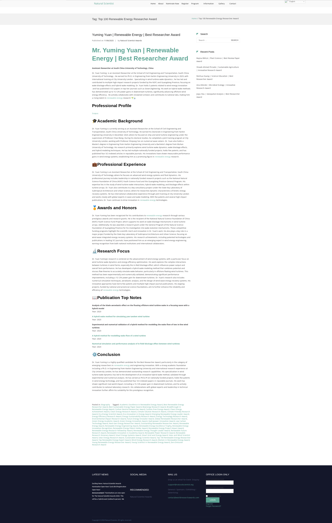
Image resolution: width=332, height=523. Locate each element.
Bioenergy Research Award (154, 407)
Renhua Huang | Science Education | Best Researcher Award (214, 77)
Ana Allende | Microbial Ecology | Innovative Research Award (215, 86)
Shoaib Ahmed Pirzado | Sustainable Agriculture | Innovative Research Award (217, 68)
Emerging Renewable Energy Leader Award (170, 414)
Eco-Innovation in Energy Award (137, 414)
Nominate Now (172, 3)
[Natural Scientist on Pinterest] (143, 479)
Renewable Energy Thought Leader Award (151, 430)
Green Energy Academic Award (105, 421)
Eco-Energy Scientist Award (110, 414)
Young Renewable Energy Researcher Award (111, 442)
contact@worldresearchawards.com (183, 497)
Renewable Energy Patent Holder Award (130, 428)
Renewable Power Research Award (160, 433)
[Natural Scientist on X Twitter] (135, 479)
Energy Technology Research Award (171, 416)
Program (195, 3)
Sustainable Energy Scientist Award (140, 437)
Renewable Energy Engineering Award (121, 426)
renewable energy (115, 98)
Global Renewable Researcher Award (171, 418)
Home (153, 3)
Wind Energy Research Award (144, 440)
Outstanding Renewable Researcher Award (159, 423)
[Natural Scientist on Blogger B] (139, 479)
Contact (232, 3)
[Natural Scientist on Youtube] (133, 479)
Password (214, 487)
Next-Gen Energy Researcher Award (124, 423)
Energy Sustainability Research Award (138, 416)
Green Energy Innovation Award (133, 421)
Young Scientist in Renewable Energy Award (151, 442)
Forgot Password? (213, 506)
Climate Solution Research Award (151, 411)
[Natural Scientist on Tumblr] (137, 479)
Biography (105, 404)
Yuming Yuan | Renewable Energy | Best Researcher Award (136, 35)
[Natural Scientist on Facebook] (131, 479)
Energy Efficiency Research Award (106, 416)
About (160, 3)
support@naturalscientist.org (180, 484)
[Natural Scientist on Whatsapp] (144, 479)
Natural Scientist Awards (131, 40)
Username (215, 479)
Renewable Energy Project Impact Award (166, 428)
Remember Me (214, 496)
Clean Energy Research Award (123, 411)
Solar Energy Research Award (111, 437)
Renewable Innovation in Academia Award (125, 433)
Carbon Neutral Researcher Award (130, 409)
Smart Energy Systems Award (128, 435)
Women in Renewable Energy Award (174, 440)
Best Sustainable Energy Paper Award (125, 407)
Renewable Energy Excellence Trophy (155, 426)
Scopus (95, 113)
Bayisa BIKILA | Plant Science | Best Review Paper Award (218, 59)
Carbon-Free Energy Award (157, 409)
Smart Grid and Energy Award (155, 435)
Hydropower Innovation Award (161, 421)
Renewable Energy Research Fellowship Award (112, 430)
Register (185, 3)
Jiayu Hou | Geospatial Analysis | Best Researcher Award (218, 95)
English (292, 1)
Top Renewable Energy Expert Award (115, 440)
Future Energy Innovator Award (140, 418)
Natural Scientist (104, 3)
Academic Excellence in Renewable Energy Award (141, 404)
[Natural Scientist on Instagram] (141, 479)
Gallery (222, 3)
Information (208, 3)
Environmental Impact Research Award (109, 418)
